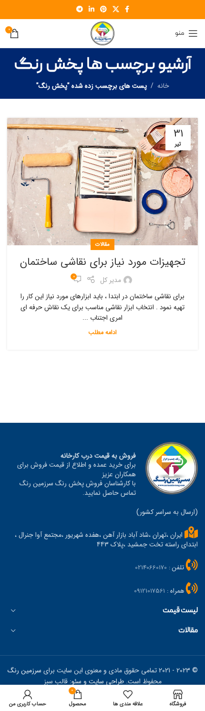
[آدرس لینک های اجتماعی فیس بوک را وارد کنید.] (127, 9)
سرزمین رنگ (24, 670)
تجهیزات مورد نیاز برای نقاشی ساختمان (102, 262)
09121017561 (149, 591)
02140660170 (151, 568)
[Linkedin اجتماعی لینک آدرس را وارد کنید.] (91, 9)
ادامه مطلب (102, 332)
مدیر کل (110, 280)
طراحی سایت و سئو (98, 681)
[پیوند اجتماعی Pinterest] (103, 9)
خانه (163, 86)
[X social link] (116, 9)
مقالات (102, 244)
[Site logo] (102, 33)
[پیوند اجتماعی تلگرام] (79, 9)
